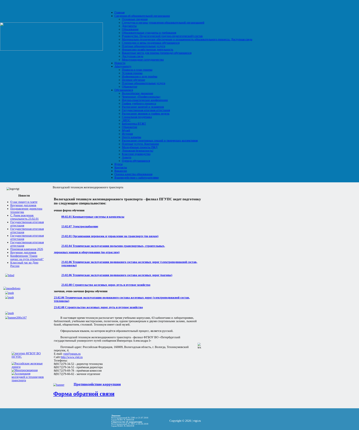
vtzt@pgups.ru (72, 353)
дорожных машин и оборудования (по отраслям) (86, 252)
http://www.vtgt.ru (72, 357)
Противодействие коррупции (97, 384)
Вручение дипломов (23, 205)
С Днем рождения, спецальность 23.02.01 (24, 217)
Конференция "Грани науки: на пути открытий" (27, 257)
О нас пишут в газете (23, 201)
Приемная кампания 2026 (26, 249)
